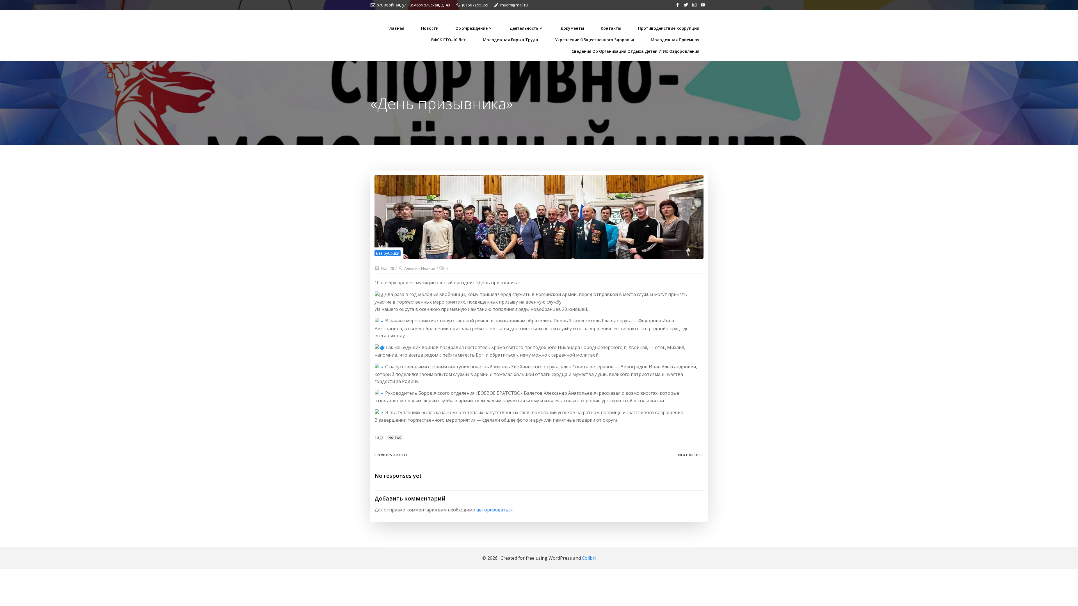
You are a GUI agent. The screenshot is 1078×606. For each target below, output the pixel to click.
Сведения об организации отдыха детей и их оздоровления (635, 51)
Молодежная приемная (675, 39)
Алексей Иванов (419, 268)
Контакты (611, 28)
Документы (572, 28)
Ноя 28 (387, 268)
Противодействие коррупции (668, 28)
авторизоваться (494, 510)
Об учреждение (471, 28)
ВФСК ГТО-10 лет (448, 39)
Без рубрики (387, 253)
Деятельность (524, 28)
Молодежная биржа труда (510, 39)
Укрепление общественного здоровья (594, 39)
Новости (429, 28)
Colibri (589, 558)
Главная (395, 28)
